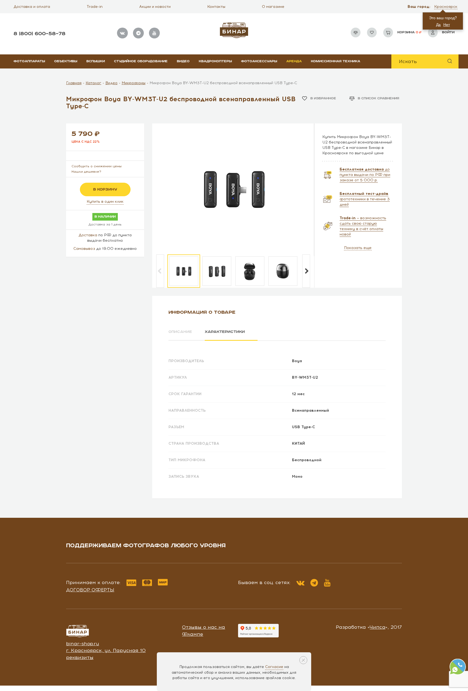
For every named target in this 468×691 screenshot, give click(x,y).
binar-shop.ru (82, 644)
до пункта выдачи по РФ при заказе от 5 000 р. (365, 174)
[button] (446, 6)
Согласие (274, 666)
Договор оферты (90, 589)
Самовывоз (84, 248)
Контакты (216, 6)
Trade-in (95, 6)
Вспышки (95, 61)
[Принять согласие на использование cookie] (303, 660)
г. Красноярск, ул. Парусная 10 (106, 650)
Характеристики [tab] (225, 332)
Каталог (93, 83)
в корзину (105, 189)
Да (438, 24)
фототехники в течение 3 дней (365, 199)
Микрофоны (133, 83)
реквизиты (79, 657)
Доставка (88, 235)
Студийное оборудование (141, 61)
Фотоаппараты (29, 61)
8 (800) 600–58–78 (40, 34)
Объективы (65, 61)
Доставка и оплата (32, 6)
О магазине (273, 6)
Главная (74, 83)
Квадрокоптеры (215, 61)
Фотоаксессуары (259, 61)
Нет (446, 24)
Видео (183, 61)
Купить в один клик (105, 201)
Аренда (294, 61)
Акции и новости (155, 6)
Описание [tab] (180, 332)
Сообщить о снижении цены (97, 166)
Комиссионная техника (335, 61)
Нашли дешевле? (86, 171)
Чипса (377, 627)
